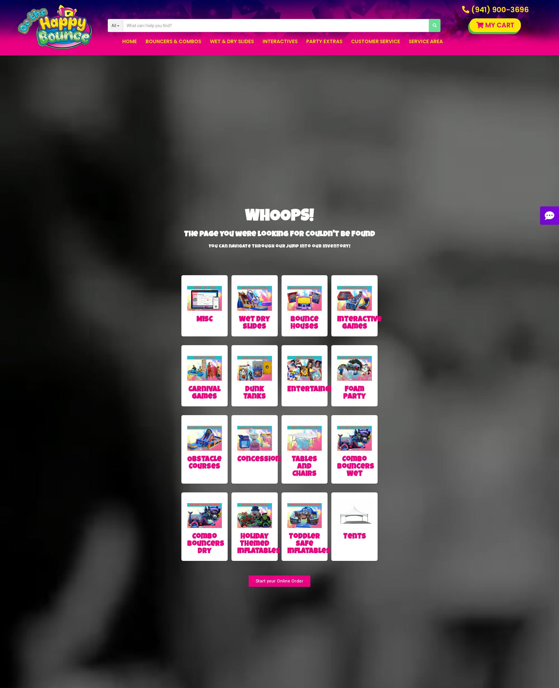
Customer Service (375, 41)
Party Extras (324, 41)
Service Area (426, 41)
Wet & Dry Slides (232, 41)
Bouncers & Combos (173, 41)
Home (129, 41)
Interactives (280, 41)
